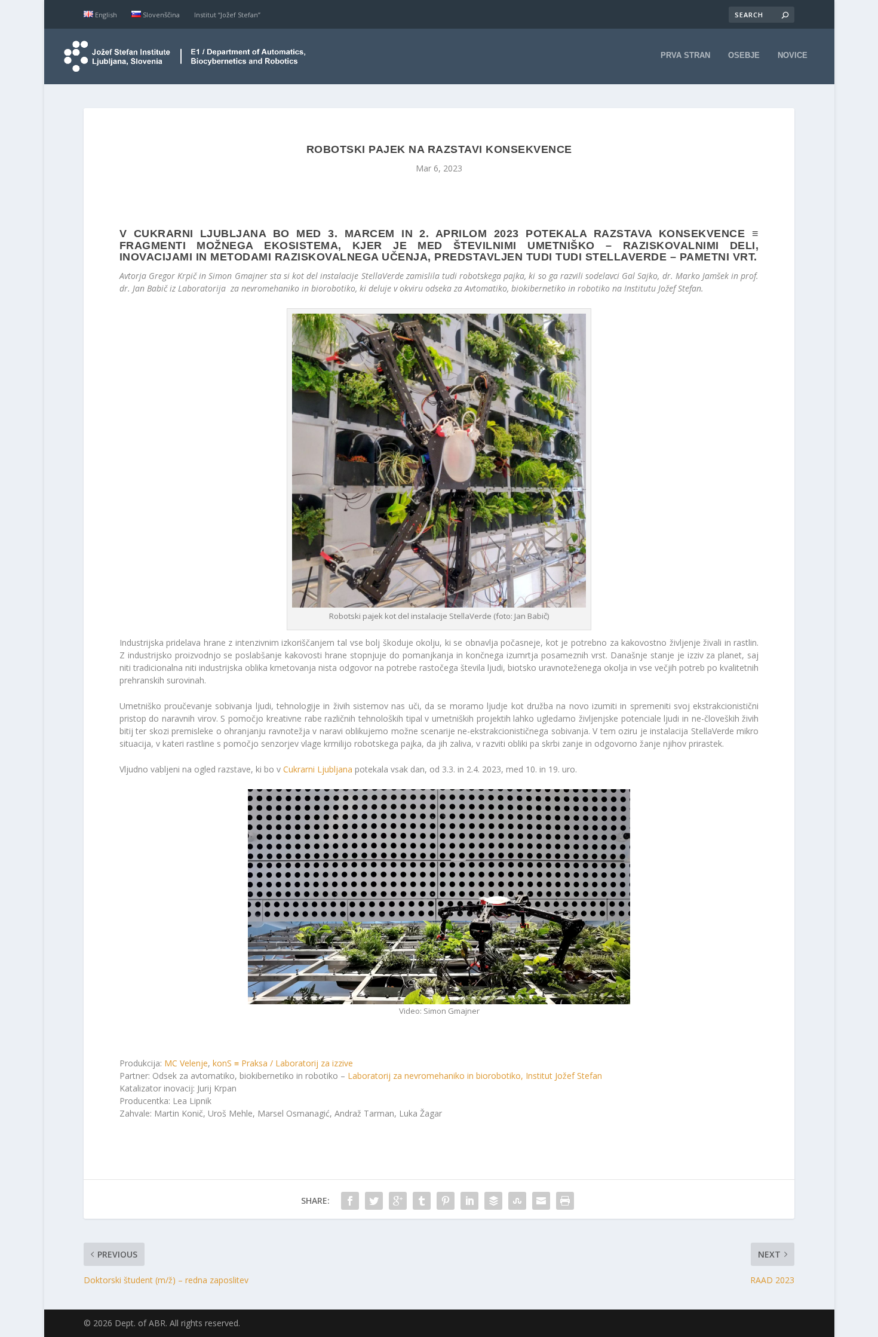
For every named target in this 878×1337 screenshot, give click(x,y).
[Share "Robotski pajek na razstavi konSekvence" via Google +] (398, 1201)
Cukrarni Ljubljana (317, 769)
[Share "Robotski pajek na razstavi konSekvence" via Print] (565, 1201)
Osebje (744, 55)
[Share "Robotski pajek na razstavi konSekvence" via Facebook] (350, 1201)
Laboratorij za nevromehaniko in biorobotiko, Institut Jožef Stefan (475, 1075)
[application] (439, 896)
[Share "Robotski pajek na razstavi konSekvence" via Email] (541, 1201)
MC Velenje (186, 1063)
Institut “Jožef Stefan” (227, 14)
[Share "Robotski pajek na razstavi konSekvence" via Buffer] (493, 1201)
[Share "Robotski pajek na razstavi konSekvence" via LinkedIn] (469, 1201)
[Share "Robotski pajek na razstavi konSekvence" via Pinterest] (446, 1201)
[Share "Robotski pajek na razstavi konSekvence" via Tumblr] (422, 1201)
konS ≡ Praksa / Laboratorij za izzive (283, 1063)
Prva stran (685, 55)
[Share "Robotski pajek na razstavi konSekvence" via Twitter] (374, 1201)
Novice (793, 55)
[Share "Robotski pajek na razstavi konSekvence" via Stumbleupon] (517, 1201)
